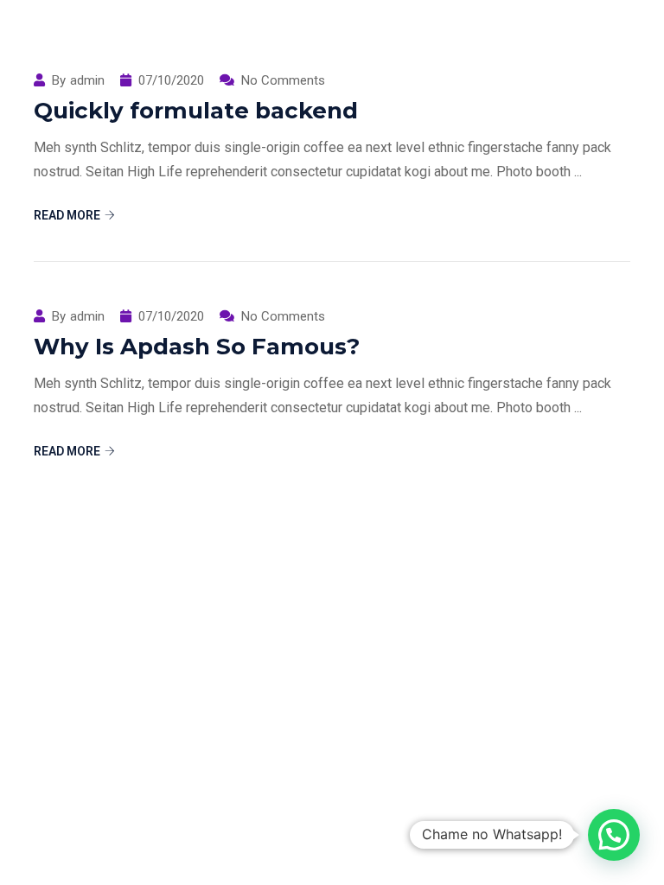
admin (87, 316)
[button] (614, 835)
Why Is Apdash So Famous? (197, 346)
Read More (67, 215)
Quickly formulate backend (196, 110)
